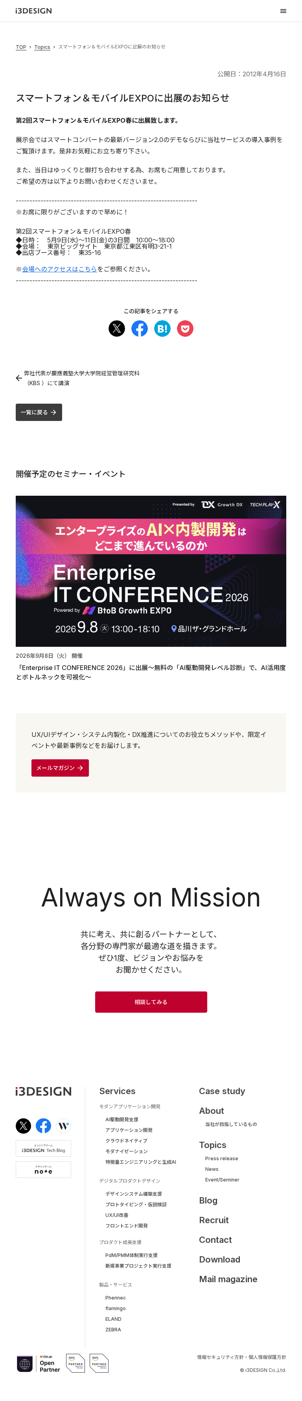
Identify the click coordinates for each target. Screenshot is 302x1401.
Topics (42, 47)
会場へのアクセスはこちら (59, 269)
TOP (21, 47)
